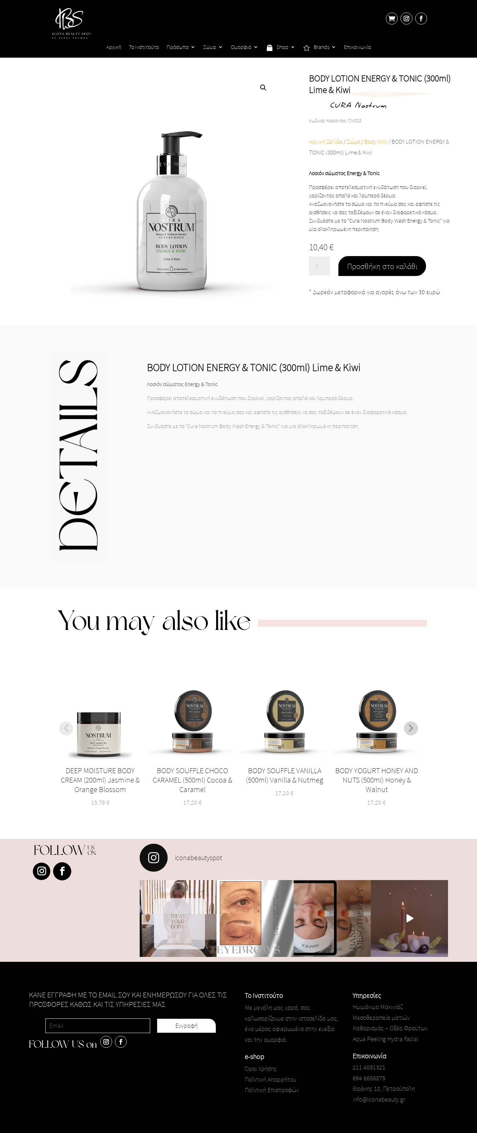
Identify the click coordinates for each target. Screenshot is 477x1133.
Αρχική (113, 47)
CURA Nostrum (358, 106)
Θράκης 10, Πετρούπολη (384, 1088)
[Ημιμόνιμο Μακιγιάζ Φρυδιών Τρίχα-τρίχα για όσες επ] (255, 918)
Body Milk (375, 141)
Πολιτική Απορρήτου (270, 1079)
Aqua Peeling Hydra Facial (385, 1039)
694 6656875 (369, 1078)
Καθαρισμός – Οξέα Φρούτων (390, 1028)
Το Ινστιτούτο (144, 47)
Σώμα (209, 47)
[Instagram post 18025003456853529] (409, 918)
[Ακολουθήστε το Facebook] (421, 18)
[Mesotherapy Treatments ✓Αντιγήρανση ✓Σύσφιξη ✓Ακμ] (332, 918)
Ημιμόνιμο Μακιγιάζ (378, 1007)
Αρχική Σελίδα (326, 141)
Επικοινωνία (357, 47)
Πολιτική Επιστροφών (272, 1090)
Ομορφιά (241, 47)
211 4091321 (369, 1067)
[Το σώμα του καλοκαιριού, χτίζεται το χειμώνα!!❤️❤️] (178, 918)
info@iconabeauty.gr (379, 1099)
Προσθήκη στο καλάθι (382, 266)
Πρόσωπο (178, 47)
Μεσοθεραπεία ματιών (381, 1018)
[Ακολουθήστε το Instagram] (406, 18)
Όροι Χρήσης (261, 1069)
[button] (263, 87)
